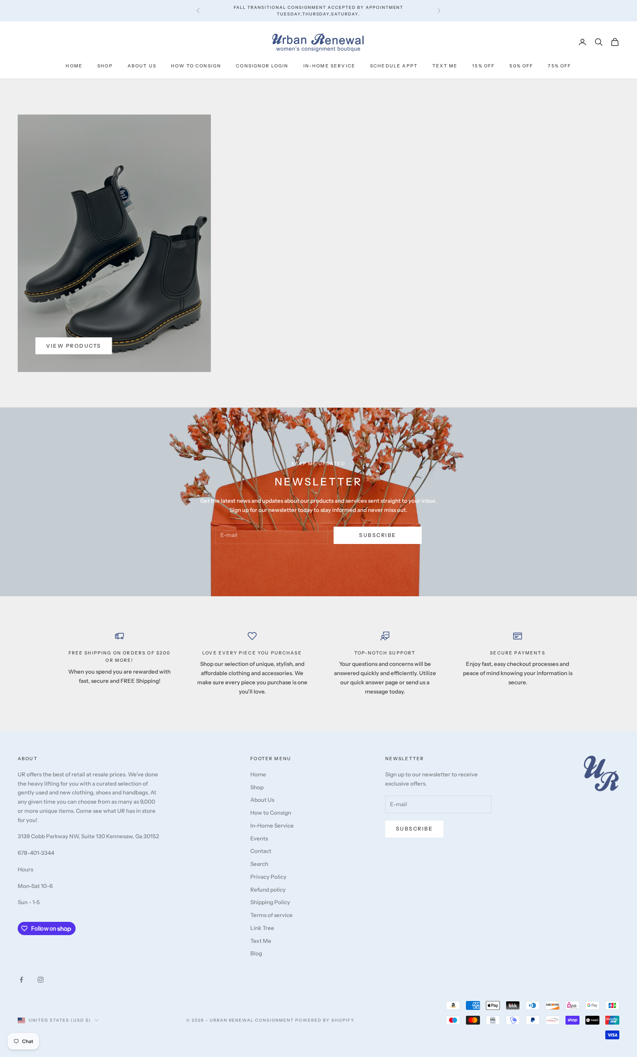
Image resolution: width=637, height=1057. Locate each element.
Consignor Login (262, 66)
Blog (256, 953)
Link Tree (262, 927)
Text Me (444, 66)
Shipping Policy (270, 902)
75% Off (559, 66)
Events (259, 838)
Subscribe (377, 535)
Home (74, 66)
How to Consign (196, 66)
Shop (105, 66)
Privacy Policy (268, 876)
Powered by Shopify (325, 1020)
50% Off (521, 66)
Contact (260, 850)
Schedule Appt (394, 66)
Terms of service (271, 915)
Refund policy (268, 889)
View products (73, 346)
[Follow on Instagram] (40, 979)
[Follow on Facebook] (21, 979)
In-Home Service (329, 66)
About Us (142, 66)
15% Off (483, 66)
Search (259, 863)
